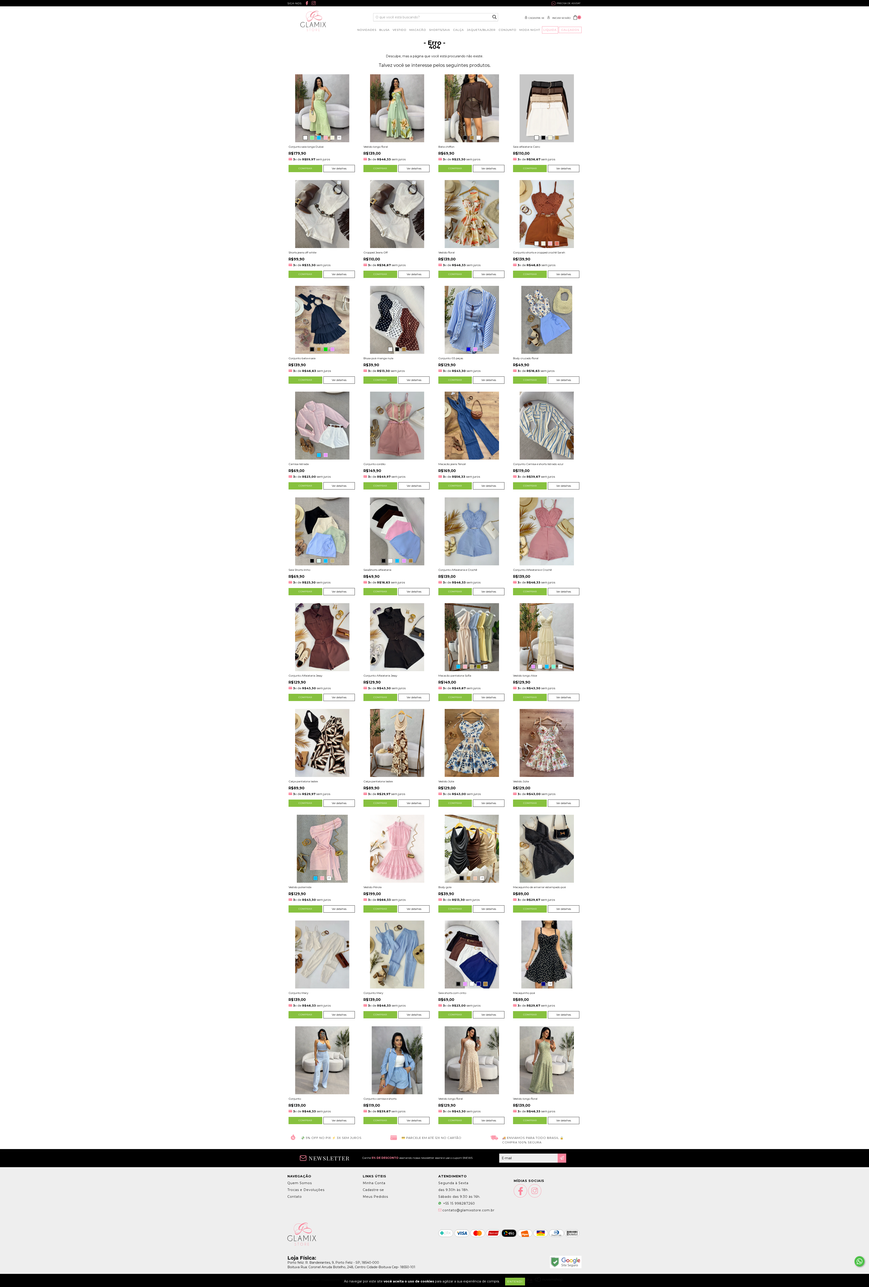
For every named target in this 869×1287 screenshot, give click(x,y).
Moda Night (529, 29)
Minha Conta (374, 1183)
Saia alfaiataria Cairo (526, 146)
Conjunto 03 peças (450, 358)
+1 (339, 137)
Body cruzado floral (525, 358)
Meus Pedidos (375, 1197)
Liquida (550, 29)
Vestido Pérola (372, 887)
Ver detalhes (339, 168)
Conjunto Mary (298, 993)
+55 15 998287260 (458, 1203)
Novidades (366, 29)
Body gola (444, 887)
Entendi (515, 1281)
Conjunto (507, 29)
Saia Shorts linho (299, 569)
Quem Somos (299, 1183)
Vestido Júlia (446, 781)
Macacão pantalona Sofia (454, 675)
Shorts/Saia (439, 29)
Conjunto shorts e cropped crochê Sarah (539, 252)
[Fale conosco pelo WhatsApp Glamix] (859, 1261)
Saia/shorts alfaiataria (377, 569)
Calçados (570, 29)
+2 (550, 983)
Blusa (384, 29)
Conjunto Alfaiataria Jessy (305, 675)
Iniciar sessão (561, 18)
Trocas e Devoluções (306, 1190)
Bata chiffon (446, 146)
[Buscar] (494, 17)
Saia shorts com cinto (452, 993)
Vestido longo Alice (525, 675)
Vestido (399, 29)
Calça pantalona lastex (303, 781)
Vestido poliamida (300, 887)
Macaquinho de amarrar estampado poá (539, 887)
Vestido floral (446, 252)
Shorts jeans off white (302, 252)
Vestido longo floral (375, 146)
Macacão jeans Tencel (452, 464)
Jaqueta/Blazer (481, 29)
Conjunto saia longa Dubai (306, 146)
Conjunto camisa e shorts (379, 1098)
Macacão (417, 29)
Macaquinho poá (524, 993)
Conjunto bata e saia (302, 358)
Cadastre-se (536, 18)
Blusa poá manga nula (378, 358)
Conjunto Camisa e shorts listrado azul (538, 464)
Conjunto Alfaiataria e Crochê (457, 569)
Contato (294, 1197)
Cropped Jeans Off (375, 252)
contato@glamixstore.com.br (468, 1210)
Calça (458, 29)
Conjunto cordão (374, 464)
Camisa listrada (299, 464)
